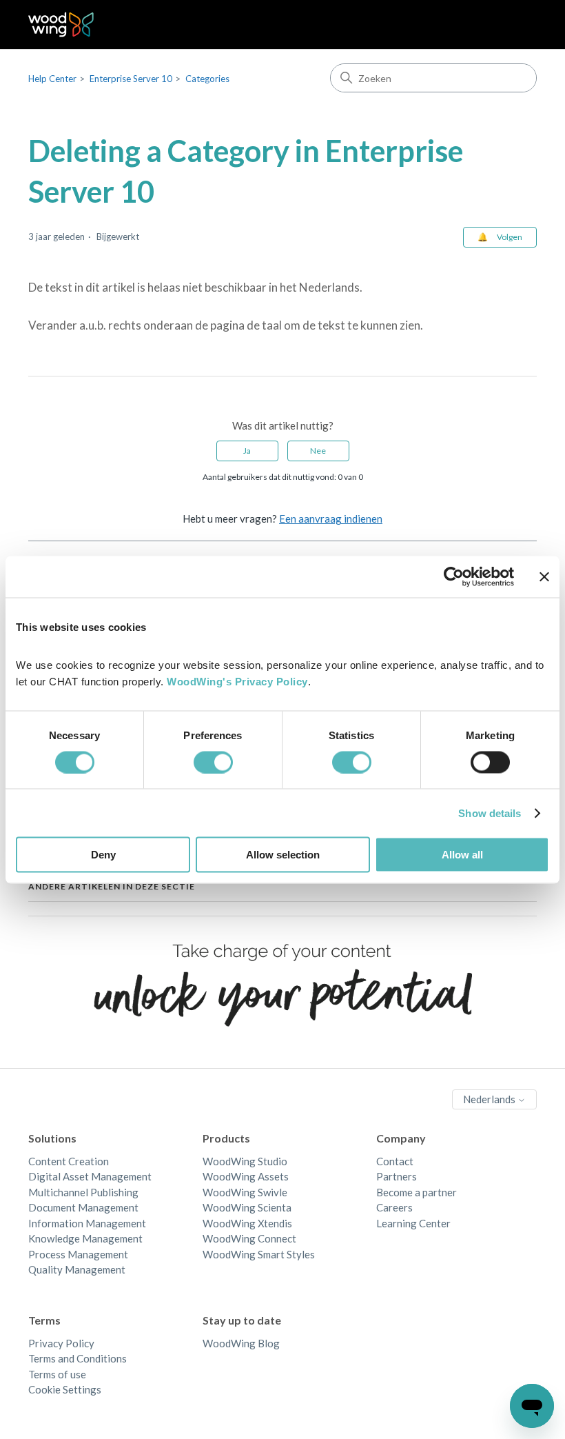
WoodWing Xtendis (247, 1223)
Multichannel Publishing (83, 1192)
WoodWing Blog (241, 1343)
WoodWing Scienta (247, 1207)
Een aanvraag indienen (330, 518)
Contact (394, 1161)
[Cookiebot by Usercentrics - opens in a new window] (453, 576)
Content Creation (68, 1161)
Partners (396, 1176)
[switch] (213, 762)
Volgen (509, 237)
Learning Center (413, 1223)
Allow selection (283, 855)
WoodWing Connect (249, 1238)
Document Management (83, 1207)
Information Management (87, 1223)
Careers (394, 1207)
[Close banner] (544, 576)
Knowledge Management (85, 1238)
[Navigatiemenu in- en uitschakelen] (512, 25)
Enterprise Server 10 (131, 78)
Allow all (462, 855)
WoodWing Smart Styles (259, 1254)
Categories (207, 78)
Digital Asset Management (90, 1176)
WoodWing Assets (246, 1176)
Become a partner (416, 1192)
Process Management (78, 1254)
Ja (247, 450)
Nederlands (490, 1099)
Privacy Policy (61, 1343)
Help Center (52, 78)
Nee (318, 450)
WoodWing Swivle (245, 1192)
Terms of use (57, 1374)
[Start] (61, 24)
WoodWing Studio (245, 1161)
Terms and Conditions (77, 1358)
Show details (489, 812)
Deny (103, 855)
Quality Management (76, 1269)
